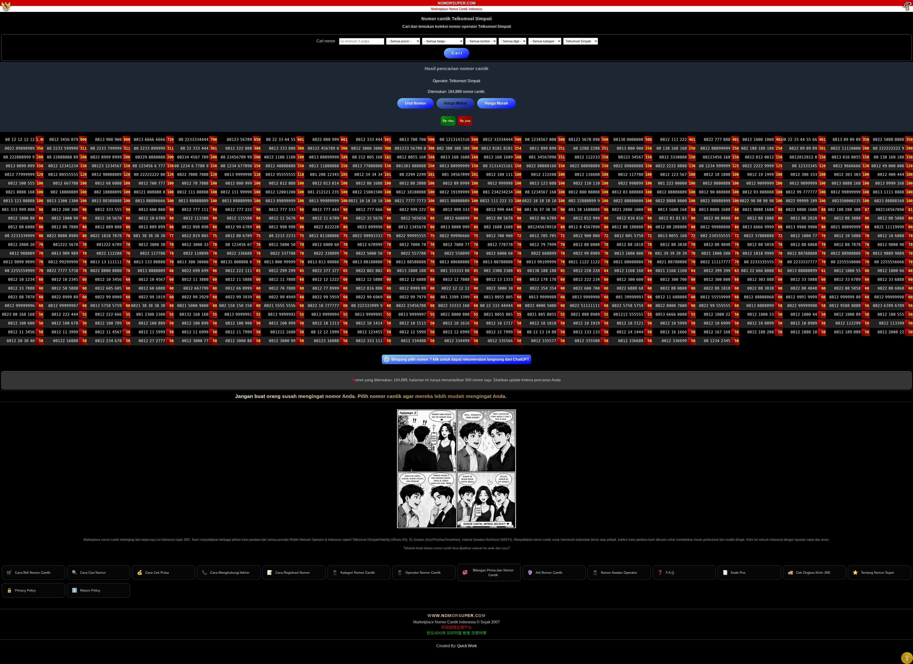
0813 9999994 (325, 314)
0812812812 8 (803, 157)
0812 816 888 (369, 288)
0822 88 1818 (717, 288)
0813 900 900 (108, 140)
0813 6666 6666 (149, 140)
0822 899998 (370, 227)
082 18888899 (108, 192)
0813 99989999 (324, 201)
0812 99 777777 (801, 192)
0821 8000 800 (454, 314)
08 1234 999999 (714, 166)
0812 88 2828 (804, 218)
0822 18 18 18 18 (539, 201)
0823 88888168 (889, 201)
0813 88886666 (150, 201)
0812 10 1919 (586, 323)
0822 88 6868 (891, 288)
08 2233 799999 (106, 148)
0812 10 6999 (717, 323)
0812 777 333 (282, 209)
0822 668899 (543, 253)
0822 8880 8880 (106, 270)
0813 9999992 (282, 314)
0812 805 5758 (628, 236)
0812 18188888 (411, 192)
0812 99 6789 (238, 227)
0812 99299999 (63, 262)
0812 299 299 (282, 270)
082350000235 (846, 201)
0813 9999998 (238, 174)
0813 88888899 (802, 270)
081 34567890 (542, 157)
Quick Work (467, 646)
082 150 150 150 (235, 306)
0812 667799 (196, 288)
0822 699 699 (195, 270)
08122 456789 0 (323, 148)
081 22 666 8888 (757, 270)
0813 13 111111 (106, 262)
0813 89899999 (281, 201)
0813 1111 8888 (888, 192)
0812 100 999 (282, 323)
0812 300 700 (673, 279)
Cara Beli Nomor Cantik (28, 572)
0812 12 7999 (499, 332)
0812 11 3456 (21, 332)
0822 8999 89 (65, 297)
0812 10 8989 (804, 323)
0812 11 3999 (65, 332)
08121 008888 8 (149, 192)
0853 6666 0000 (671, 314)
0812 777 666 (369, 209)
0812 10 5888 (847, 236)
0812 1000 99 (65, 218)
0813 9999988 (542, 297)
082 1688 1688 (498, 227)
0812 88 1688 (369, 183)
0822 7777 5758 (62, 270)
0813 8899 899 (20, 166)
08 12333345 (804, 166)
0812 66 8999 (238, 288)
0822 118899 (196, 253)
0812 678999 (370, 244)
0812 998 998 (282, 227)
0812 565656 (413, 218)
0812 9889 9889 (888, 253)
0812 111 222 (673, 140)
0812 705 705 (543, 236)
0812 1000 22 (717, 314)
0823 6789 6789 (888, 306)
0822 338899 (326, 253)
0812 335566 (500, 341)
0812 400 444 (891, 174)
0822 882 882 (369, 270)
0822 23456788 (411, 306)
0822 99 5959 (325, 297)
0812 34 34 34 (369, 174)
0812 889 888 (108, 227)
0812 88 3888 (847, 218)
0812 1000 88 (21, 218)
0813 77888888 (368, 166)
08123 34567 (630, 157)
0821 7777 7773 (410, 201)
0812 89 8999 (456, 183)
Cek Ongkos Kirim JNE (809, 572)
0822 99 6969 (369, 297)
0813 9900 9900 (801, 227)
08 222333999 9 (367, 306)
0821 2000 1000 (627, 209)
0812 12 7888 (456, 279)
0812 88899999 (715, 148)
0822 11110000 (846, 148)
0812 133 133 (586, 332)
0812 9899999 (803, 183)
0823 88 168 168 (18, 314)
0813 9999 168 (889, 183)
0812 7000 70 (412, 244)
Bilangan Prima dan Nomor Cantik (488, 572)
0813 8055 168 (672, 236)
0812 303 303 (847, 174)
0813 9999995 (369, 314)
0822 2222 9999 (758, 166)
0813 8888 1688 (714, 209)
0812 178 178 (543, 279)
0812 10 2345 (65, 279)
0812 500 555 (21, 183)
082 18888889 (64, 192)
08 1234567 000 (540, 140)
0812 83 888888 (627, 192)
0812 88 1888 (760, 218)
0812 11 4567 (108, 332)
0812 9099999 (760, 183)
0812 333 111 (369, 341)
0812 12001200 (281, 192)
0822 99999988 (802, 306)
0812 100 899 (195, 323)
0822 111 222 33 (496, 201)
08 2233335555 (759, 262)
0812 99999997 (63, 306)
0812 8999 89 (412, 288)
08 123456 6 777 (148, 166)
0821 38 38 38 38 (148, 306)
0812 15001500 (368, 192)
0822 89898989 (20, 148)
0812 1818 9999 (758, 253)
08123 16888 (326, 341)
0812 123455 (370, 332)
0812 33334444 (498, 140)
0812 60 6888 (151, 288)
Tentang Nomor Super (873, 572)
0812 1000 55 (847, 270)
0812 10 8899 (760, 323)
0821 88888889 (454, 201)
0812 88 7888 (65, 227)
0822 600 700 (586, 288)
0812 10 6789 (151, 218)
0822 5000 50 (369, 253)
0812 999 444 (499, 209)
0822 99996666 (454, 236)
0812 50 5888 (65, 288)
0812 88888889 (672, 192)
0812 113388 (196, 218)
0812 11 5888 (238, 279)
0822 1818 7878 (106, 236)
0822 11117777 (715, 262)
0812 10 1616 (456, 323)
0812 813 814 (325, 183)
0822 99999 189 (801, 201)
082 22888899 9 (584, 201)
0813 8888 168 (846, 183)
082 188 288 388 (844, 209)
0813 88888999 (237, 201)
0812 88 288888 (671, 227)
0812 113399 (891, 323)
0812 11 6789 (325, 218)
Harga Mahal (455, 103)
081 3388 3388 (498, 270)
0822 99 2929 (195, 297)
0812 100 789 (108, 323)
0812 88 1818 (630, 244)
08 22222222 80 (149, 174)
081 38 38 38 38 (149, 236)
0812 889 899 (151, 227)
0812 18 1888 (717, 174)
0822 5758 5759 (627, 306)
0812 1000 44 (804, 314)
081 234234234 (498, 192)
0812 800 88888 (584, 192)
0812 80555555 (63, 174)
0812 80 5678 (499, 218)
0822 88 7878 (21, 297)
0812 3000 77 (195, 341)
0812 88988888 (846, 253)
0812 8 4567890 (584, 227)
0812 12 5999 (412, 332)
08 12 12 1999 (325, 332)
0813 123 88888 (19, 201)
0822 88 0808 (673, 288)
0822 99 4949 (282, 297)
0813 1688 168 (672, 209)
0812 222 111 (238, 270)
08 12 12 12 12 (20, 140)
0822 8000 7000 (671, 306)
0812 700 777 (151, 183)
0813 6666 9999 (758, 227)
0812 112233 (587, 157)
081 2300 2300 (150, 314)
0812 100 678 (65, 323)
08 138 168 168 (671, 148)
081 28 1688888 (584, 209)
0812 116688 (587, 174)
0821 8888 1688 (758, 209)
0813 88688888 (454, 262)
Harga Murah (496, 103)
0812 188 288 (760, 332)
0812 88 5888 (891, 218)
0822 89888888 (628, 166)
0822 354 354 (543, 288)
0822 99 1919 (151, 297)
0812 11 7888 (282, 279)
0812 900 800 (586, 236)
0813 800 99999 (280, 262)
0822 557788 (413, 253)
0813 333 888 (282, 148)
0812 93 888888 (758, 192)
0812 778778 (500, 244)
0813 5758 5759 (106, 306)
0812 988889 (22, 253)
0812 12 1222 (325, 279)
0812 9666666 (847, 166)
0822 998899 (630, 183)
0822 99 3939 (238, 297)
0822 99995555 (411, 236)
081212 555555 (628, 314)
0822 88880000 (628, 201)
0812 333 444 (369, 140)
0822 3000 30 (499, 288)
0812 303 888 (760, 279)
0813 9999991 (238, 314)
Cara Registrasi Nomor (288, 572)
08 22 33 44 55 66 (799, 140)
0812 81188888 (324, 236)
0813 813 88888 (323, 262)
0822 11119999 (889, 227)
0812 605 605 (108, 288)
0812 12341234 (63, 166)
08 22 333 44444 (496, 306)
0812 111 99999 (236, 192)
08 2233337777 (802, 262)
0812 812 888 (282, 183)
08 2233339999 (20, 236)
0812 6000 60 (325, 244)
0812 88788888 (802, 253)
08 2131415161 (498, 166)
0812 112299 (848, 323)
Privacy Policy (21, 590)
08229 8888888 (150, 157)
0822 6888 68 (630, 288)
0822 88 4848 (804, 288)
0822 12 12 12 (455, 288)
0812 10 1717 (499, 323)
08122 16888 (65, 341)
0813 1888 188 (411, 270)
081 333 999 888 (18, 209)
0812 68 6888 (108, 183)
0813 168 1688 (454, 157)
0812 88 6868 (804, 244)
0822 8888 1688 (801, 209)
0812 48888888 (281, 166)
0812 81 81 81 (673, 218)
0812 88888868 (759, 297)
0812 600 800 (151, 209)
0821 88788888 (672, 262)
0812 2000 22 (891, 332)
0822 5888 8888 (888, 140)
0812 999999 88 (845, 297)
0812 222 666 (108, 314)
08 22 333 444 (194, 148)
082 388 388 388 (453, 148)
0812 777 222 (238, 209)
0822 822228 (326, 227)
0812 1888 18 (804, 332)
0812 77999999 (20, 174)
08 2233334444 (194, 140)
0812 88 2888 (412, 183)
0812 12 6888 (412, 279)
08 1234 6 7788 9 (191, 166)
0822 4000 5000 (540, 306)
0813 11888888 (324, 166)
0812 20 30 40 (21, 341)
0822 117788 (152, 253)
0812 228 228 (586, 270)
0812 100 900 (238, 323)
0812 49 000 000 (887, 166)
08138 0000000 (628, 140)
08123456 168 (716, 157)
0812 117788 (630, 174)
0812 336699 (674, 341)
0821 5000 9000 (193, 306)
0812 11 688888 (671, 297)
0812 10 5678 (108, 218)
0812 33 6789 (847, 279)
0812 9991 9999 (801, 297)
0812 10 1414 (369, 323)
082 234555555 (715, 236)
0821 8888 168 (20, 192)
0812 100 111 (499, 174)
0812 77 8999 (325, 288)
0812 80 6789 (543, 218)
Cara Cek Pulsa (153, 572)
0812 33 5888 (804, 279)
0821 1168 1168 (671, 270)
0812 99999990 (889, 297)
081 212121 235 (323, 192)
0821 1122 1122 (584, 262)
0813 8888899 (760, 306)
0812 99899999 (846, 192)
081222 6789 (109, 244)
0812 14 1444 (630, 332)
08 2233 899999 (149, 148)
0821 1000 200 (715, 253)
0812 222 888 (238, 148)
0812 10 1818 (543, 323)
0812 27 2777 (151, 341)
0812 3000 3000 (367, 148)
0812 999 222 (412, 209)
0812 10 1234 (21, 279)
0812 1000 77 (804, 236)
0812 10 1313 (325, 323)
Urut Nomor (415, 103)
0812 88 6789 (238, 236)
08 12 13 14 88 (541, 332)
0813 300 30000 (193, 262)
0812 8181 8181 (497, 148)
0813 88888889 (194, 201)
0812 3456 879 (63, 140)
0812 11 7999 (238, 332)
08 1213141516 (454, 140)
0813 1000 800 (628, 253)
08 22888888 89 (62, 157)
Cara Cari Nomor (89, 572)
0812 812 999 (586, 218)
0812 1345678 (412, 227)
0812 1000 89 (847, 314)
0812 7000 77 (456, 244)
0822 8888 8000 (671, 201)
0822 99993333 (368, 236)
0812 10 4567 (151, 279)
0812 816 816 (630, 218)
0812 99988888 (715, 227)
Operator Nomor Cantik (419, 572)
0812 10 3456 (108, 279)
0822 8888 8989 (62, 236)
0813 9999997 (412, 314)
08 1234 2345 (717, 341)
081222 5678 (65, 244)
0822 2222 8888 (671, 166)
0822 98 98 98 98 (756, 201)
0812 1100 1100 (280, 157)
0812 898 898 (195, 227)
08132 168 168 (194, 314)
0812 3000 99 (282, 341)
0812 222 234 (586, 279)
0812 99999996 (20, 306)
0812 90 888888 (714, 192)
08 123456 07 (238, 244)
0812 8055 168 (411, 157)
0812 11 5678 (282, 218)
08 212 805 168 (367, 157)
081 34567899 (455, 174)
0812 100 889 (151, 323)
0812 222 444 (65, 314)
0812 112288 (543, 174)
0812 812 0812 (759, 157)
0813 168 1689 (498, 157)
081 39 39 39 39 (671, 253)
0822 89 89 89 (803, 148)
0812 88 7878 (847, 244)
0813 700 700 (412, 140)
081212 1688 (283, 332)
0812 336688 (630, 341)
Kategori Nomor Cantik (353, 572)
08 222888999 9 (19, 157)
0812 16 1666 (673, 332)
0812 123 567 (673, 174)
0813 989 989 (65, 253)
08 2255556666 (889, 262)
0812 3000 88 (238, 341)
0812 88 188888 (627, 227)
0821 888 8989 (585, 314)
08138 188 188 (541, 270)
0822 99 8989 (586, 253)
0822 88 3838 (760, 288)
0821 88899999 (846, 227)
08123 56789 (239, 140)
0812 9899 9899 (19, 262)
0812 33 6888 (891, 279)
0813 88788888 (498, 262)
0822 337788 (283, 253)
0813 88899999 (324, 157)
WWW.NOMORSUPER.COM (456, 615)
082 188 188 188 (757, 148)
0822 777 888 (717, 140)
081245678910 (542, 227)
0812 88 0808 (586, 244)
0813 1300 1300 (62, 201)
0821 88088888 (628, 262)
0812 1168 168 (628, 270)
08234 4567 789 (193, 157)
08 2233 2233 (282, 236)
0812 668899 (456, 218)
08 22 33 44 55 (281, 140)
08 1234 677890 (236, 166)
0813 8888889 (151, 270)
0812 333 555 (108, 209)
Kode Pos (734, 572)
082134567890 (890, 209)
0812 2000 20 (21, 244)
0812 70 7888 (282, 288)
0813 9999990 (586, 297)
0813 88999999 (454, 166)
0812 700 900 (499, 236)
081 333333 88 (454, 270)
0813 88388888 (107, 201)
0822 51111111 (585, 306)
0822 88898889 (585, 166)
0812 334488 (413, 341)
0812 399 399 (717, 270)
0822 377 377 (325, 270)
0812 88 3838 (673, 244)
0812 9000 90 (891, 244)
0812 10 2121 (630, 323)
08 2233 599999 (62, 148)
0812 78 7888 (195, 183)
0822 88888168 (541, 166)
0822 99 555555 (714, 306)
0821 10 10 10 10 (365, 201)
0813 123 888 (543, 183)
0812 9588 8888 (845, 306)
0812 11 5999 (151, 332)
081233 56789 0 (410, 148)
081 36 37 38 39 (540, 209)
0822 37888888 (759, 236)
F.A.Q (665, 572)
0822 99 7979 (412, 297)
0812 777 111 (195, 209)
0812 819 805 (195, 236)
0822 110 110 (586, 183)
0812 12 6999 (456, 332)
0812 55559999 (715, 297)
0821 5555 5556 (280, 306)
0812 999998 (500, 183)
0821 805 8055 (541, 314)
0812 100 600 (21, 323)
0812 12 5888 (369, 279)
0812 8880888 (716, 183)
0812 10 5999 (673, 323)
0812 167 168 (717, 332)
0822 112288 (109, 253)
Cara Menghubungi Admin (225, 572)
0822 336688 (239, 253)
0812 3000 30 (151, 244)
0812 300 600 (630, 279)
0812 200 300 (65, 209)
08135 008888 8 (236, 262)
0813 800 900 (630, 148)
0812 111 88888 (193, 192)
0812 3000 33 (195, 244)
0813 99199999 (541, 262)
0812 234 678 (108, 341)
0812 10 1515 (412, 323)
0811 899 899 (543, 148)
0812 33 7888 (21, 288)
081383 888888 (411, 166)
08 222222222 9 (888, 148)
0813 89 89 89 (847, 140)
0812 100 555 (891, 314)
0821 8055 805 (498, 314)
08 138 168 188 (889, 157)
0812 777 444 (325, 209)
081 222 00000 (672, 183)
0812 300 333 (804, 174)
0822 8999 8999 (106, 157)
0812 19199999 (454, 192)
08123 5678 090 (584, 140)
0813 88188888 (368, 262)
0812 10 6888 (891, 236)
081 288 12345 (324, 174)
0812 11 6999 (195, 332)
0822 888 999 (325, 140)
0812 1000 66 (891, 270)
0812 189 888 (847, 332)
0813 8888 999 (454, 227)
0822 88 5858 (847, 288)
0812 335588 (587, 341)
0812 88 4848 (717, 244)
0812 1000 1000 (758, 140)
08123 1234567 (107, 166)
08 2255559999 (20, 270)
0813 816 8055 (846, 157)
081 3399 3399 (454, 297)
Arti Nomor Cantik (544, 572)
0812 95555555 (281, 174)
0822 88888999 (715, 201)
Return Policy (86, 590)
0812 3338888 (673, 157)
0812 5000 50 (282, 244)
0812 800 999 (238, 183)
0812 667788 (65, 183)
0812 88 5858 (760, 244)
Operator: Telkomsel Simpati (456, 81)
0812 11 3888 (195, 279)
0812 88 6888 (21, 227)
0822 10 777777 (323, 306)
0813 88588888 (411, 262)
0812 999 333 (456, 209)
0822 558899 (456, 253)
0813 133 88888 (149, 262)
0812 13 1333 (499, 279)
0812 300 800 (717, 279)
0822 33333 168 (453, 306)
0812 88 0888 (717, 218)
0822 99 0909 (108, 297)
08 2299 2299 (412, 174)
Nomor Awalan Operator (614, 572)
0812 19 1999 (760, 174)
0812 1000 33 (760, 314)
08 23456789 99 (236, 157)
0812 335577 (543, 341)
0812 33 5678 (369, 218)
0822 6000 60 (499, 253)
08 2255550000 (846, 262)
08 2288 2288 (586, 148)
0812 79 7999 (543, 244)
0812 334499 (456, 341)
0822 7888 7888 (193, 174)
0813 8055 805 (498, 297)
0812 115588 (239, 218)
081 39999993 (629, 297)
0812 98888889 (107, 174)
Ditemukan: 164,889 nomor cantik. (456, 92)
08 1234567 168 (540, 192)
